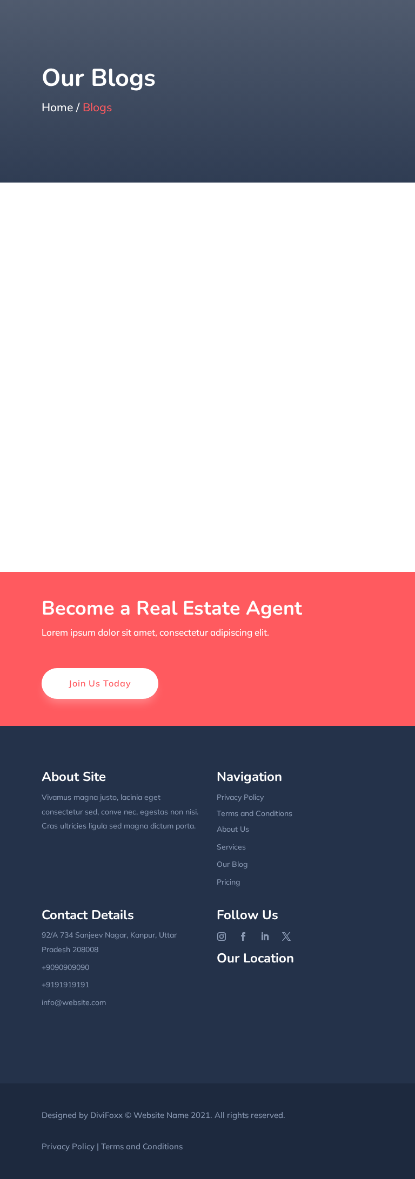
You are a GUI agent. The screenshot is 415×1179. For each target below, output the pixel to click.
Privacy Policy (240, 797)
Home (57, 107)
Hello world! (81, 264)
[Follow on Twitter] (286, 936)
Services (231, 847)
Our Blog (232, 864)
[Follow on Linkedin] (264, 936)
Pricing (228, 882)
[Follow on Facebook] (243, 936)
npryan (76, 243)
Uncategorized (179, 243)
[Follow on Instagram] (221, 936)
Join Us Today (100, 683)
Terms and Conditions (254, 813)
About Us (233, 829)
